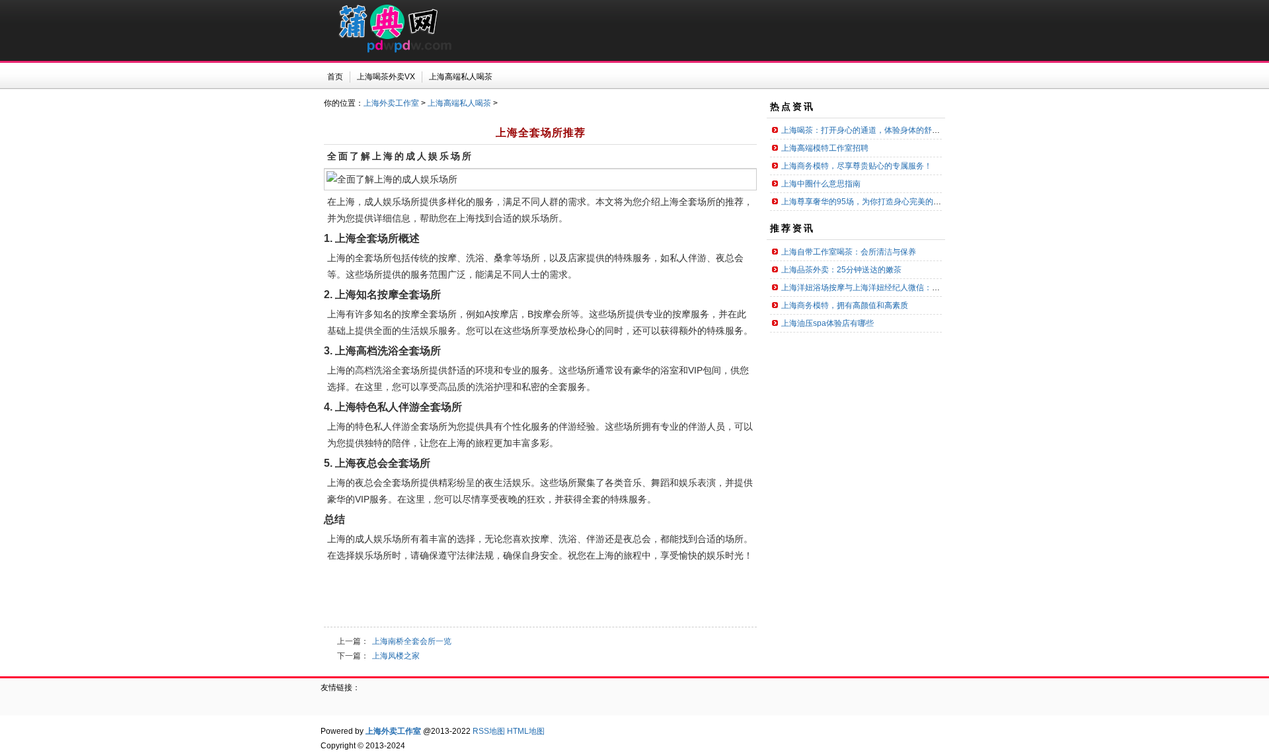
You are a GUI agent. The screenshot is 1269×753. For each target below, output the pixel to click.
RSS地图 (489, 731)
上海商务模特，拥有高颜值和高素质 (844, 305)
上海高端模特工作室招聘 (824, 148)
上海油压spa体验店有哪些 (827, 323)
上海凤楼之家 (396, 655)
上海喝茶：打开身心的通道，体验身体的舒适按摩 (868, 130)
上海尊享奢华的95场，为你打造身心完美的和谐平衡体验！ (885, 201)
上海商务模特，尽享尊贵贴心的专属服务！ (856, 166)
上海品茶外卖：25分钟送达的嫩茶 (841, 269)
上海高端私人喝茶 (459, 103)
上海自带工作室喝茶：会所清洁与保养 (848, 252)
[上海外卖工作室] (388, 50)
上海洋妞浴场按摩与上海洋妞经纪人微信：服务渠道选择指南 (888, 287)
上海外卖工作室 (391, 103)
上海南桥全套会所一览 (411, 641)
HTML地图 (526, 731)
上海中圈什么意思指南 (821, 183)
